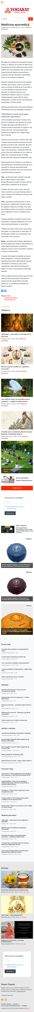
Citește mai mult (21, 991)
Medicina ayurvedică (24, 892)
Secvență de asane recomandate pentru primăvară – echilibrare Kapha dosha (14, 836)
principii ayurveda (9, 299)
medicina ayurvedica (10, 298)
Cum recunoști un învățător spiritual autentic (15, 663)
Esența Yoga (23, 917)
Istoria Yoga (22, 944)
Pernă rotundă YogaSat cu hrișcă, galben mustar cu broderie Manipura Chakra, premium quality (17, 631)
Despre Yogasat (6, 1004)
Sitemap (24, 1006)
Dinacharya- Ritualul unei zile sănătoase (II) (14, 890)
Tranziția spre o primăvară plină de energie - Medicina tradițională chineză (15, 843)
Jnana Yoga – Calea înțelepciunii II (11, 915)
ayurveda (7, 296)
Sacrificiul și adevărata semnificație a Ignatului (16, 733)
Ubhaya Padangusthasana (24, 480)
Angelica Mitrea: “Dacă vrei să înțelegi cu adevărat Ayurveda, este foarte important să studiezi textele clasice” (15, 783)
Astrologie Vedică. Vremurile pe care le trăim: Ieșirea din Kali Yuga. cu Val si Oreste (24, 530)
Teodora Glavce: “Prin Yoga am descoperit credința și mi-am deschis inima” (15, 798)
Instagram (6, 1000)
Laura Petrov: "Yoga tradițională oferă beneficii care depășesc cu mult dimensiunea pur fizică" (16, 774)
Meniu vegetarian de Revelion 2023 (12, 754)
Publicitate (17, 488)
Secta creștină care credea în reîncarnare (14, 720)
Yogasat (17, 10)
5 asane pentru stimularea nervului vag (14, 657)
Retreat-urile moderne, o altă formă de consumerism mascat (14, 690)
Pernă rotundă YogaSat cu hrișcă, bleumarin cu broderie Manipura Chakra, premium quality (16, 565)
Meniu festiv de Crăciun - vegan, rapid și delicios (17, 760)
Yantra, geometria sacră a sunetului (13, 677)
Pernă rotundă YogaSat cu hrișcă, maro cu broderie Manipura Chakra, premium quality (15, 598)
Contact (16, 1004)
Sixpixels (27, 1008)
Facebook (2, 1000)
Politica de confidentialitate (10, 1006)
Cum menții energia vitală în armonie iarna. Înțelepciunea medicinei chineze (15, 851)
